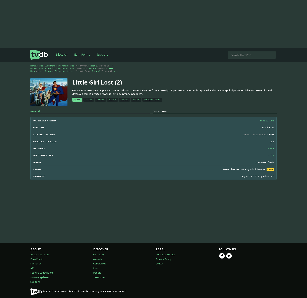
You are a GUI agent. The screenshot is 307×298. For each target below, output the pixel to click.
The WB (269, 148)
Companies (99, 263)
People (97, 272)
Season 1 (96, 71)
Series (40, 65)
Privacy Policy (163, 259)
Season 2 (92, 65)
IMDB (271, 155)
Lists (95, 268)
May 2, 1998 (267, 120)
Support (102, 54)
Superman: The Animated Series (59, 65)
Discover (62, 54)
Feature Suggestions (41, 272)
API (32, 268)
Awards (97, 259)
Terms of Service (165, 254)
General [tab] (35, 111)
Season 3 (91, 68)
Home (33, 65)
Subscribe (36, 263)
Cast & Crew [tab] (160, 111)
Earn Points (82, 54)
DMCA (159, 263)
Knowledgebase (39, 277)
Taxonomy (99, 277)
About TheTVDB (39, 254)
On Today (98, 254)
